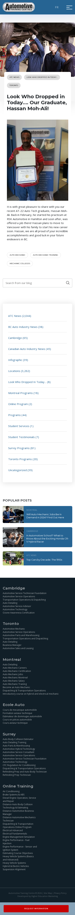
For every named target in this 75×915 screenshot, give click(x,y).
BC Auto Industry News (23, 327)
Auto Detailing (10, 602)
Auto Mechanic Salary (14, 680)
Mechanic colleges (20, 263)
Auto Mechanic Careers (15, 667)
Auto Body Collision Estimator (18, 739)
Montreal (31, 510)
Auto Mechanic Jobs (13, 674)
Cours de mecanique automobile (20, 709)
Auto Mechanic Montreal (15, 677)
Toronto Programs (20, 459)
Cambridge (15, 338)
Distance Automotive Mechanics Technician (19, 819)
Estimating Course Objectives (18, 853)
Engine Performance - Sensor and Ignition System (20, 848)
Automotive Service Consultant (18, 752)
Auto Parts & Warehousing (16, 745)
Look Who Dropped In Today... (42, 77)
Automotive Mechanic (14, 628)
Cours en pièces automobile (17, 719)
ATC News (14, 77)
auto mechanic (17, 255)
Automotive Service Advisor (17, 606)
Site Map (48, 893)
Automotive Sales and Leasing (18, 648)
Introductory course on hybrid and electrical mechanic (31, 693)
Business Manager (12, 645)
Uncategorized (17, 470)
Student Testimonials (21, 437)
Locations (14, 371)
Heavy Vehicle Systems (14, 862)
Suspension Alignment (14, 869)
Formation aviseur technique (17, 713)
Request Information (36, 908)
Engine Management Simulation (19, 836)
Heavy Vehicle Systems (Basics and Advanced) (18, 858)
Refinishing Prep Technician (17, 774)
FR (57, 7)
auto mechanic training (45, 255)
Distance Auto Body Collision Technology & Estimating (18, 806)
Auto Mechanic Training (15, 684)
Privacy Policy (60, 893)
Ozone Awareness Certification (19, 612)
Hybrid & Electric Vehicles (16, 866)
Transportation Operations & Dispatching (24, 599)
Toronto (13, 85)
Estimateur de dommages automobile (22, 716)
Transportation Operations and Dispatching (25, 638)
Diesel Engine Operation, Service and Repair (19, 799)
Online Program (18, 404)
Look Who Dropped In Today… (27, 382)
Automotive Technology (15, 609)
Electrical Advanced (13, 830)
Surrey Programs (19, 448)
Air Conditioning (11, 791)
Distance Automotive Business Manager (18, 812)
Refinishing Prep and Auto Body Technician (25, 771)
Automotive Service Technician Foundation (24, 593)
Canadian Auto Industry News (26, 349)
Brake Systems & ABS (13, 794)
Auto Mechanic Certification (17, 671)
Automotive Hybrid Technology (19, 748)
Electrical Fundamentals (15, 833)
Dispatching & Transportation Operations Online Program (18, 825)
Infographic (15, 360)
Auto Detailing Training (14, 742)
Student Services (18, 426)
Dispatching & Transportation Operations (24, 690)
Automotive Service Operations (19, 596)
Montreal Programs (20, 393)
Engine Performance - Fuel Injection (16, 842)
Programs (14, 415)
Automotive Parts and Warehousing (21, 635)
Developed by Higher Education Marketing (37, 896)
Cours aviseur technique (15, 722)
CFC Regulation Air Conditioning (19, 765)
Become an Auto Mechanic (16, 687)
